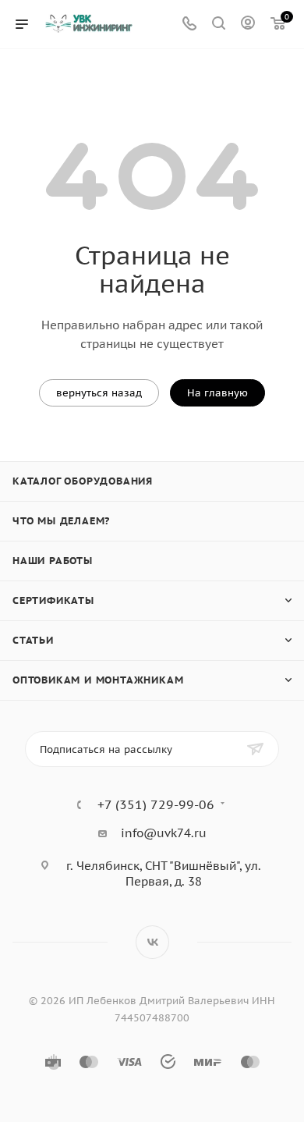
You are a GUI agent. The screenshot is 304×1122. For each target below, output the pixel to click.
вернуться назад (99, 392)
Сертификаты (53, 600)
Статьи (33, 640)
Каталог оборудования (82, 481)
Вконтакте (152, 942)
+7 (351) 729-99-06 (155, 804)
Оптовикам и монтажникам (97, 680)
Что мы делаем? (61, 520)
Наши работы (52, 560)
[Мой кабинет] (248, 24)
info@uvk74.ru (164, 833)
